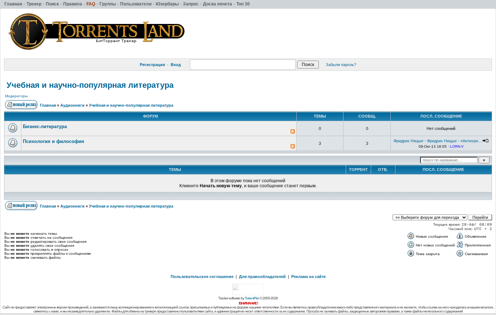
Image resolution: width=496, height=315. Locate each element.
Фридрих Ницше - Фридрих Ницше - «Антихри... (437, 141)
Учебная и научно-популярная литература (90, 85)
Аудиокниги (72, 105)
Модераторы (16, 96)
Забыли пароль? (341, 64)
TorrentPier (252, 298)
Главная (48, 105)
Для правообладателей (262, 276)
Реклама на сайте (308, 276)
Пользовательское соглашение (202, 276)
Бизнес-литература (45, 126)
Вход (176, 64)
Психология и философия (53, 141)
